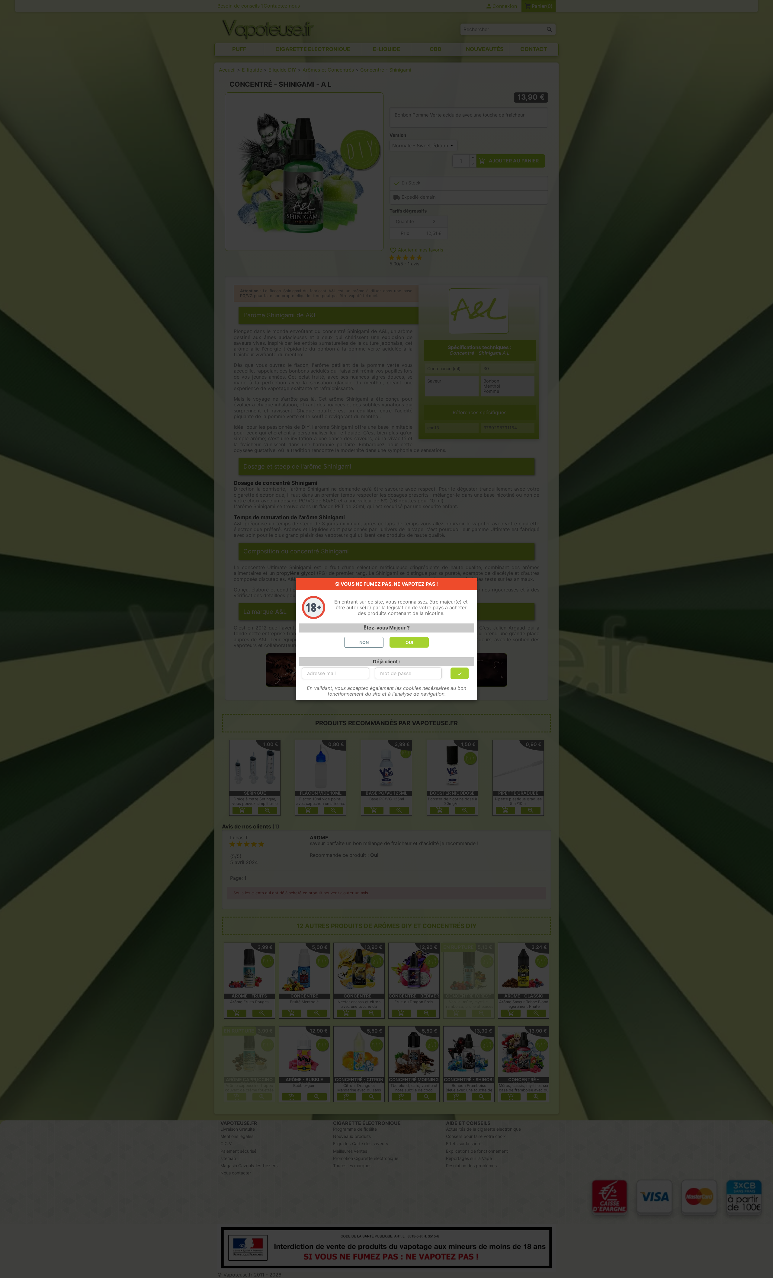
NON (364, 642)
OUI (409, 642)
